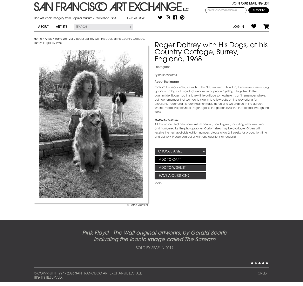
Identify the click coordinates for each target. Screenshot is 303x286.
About (43, 27)
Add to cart (170, 160)
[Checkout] (262, 27)
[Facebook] (175, 17)
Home (38, 39)
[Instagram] (168, 17)
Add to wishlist (172, 168)
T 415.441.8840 (136, 18)
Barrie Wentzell (64, 39)
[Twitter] (160, 17)
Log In (238, 27)
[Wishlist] (250, 27)
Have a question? (174, 176)
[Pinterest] (182, 17)
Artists (61, 27)
